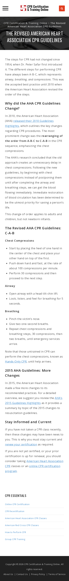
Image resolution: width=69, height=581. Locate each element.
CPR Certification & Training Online (42, 564)
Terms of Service (56, 574)
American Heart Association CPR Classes (26, 518)
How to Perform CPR (15, 532)
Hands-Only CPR (16, 361)
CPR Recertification (14, 511)
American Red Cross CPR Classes (22, 525)
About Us (8, 574)
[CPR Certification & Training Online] (34, 8)
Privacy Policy (38, 574)
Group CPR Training (15, 539)
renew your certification (21, 444)
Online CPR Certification (17, 504)
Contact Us (22, 574)
